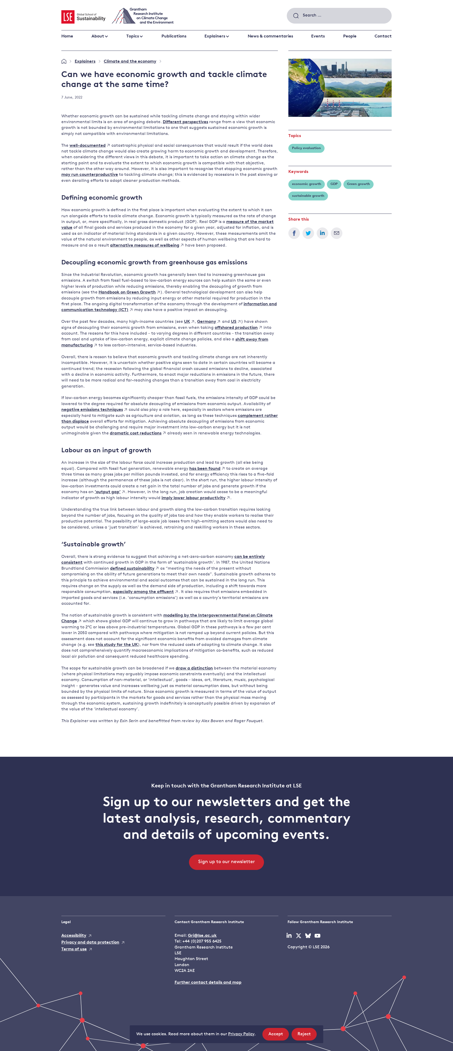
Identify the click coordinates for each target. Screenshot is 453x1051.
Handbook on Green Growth (127, 292)
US (233, 322)
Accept (278, 1036)
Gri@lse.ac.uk (202, 936)
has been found (204, 469)
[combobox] (339, 16)
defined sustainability (132, 569)
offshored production (236, 328)
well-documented (87, 146)
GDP (334, 184)
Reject (307, 1036)
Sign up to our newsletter (226, 862)
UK (187, 322)
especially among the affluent (143, 592)
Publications (173, 36)
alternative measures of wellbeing (144, 245)
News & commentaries (270, 36)
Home (67, 36)
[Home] (63, 61)
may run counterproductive (89, 175)
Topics (132, 36)
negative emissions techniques (92, 410)
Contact (383, 36)
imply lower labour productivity (193, 498)
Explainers (214, 36)
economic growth (306, 184)
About (97, 36)
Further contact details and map (208, 983)
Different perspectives (185, 122)
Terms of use (74, 949)
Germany (206, 322)
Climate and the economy (130, 61)
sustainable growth (308, 196)
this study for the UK (116, 645)
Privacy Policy (241, 1034)
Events (318, 36)
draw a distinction (194, 668)
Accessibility (73, 936)
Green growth (358, 184)
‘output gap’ (108, 492)
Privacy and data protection (90, 942)
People (350, 36)
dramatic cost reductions (135, 433)
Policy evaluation (306, 148)
